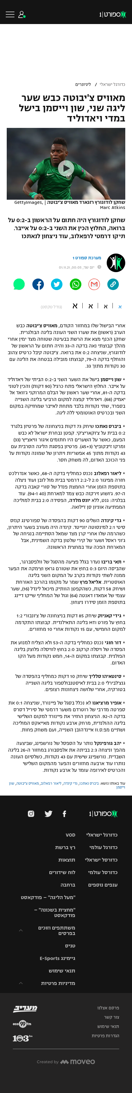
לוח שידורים (62, 872)
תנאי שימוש (62, 970)
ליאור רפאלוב (51, 783)
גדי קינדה (70, 783)
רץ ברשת (65, 847)
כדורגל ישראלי (112, 84)
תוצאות (66, 860)
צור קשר (111, 1017)
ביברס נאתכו (89, 783)
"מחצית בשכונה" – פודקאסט (54, 912)
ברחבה (68, 885)
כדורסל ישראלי (101, 860)
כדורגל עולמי (103, 847)
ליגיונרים (83, 84)
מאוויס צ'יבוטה (27, 783)
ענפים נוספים (103, 885)
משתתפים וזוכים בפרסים (56, 930)
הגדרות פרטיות (105, 1036)
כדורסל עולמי (103, 872)
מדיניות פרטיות (58, 983)
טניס (70, 945)
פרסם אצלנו (108, 1008)
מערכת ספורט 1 (87, 258)
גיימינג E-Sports (57, 958)
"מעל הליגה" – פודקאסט (48, 897)
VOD (70, 835)
